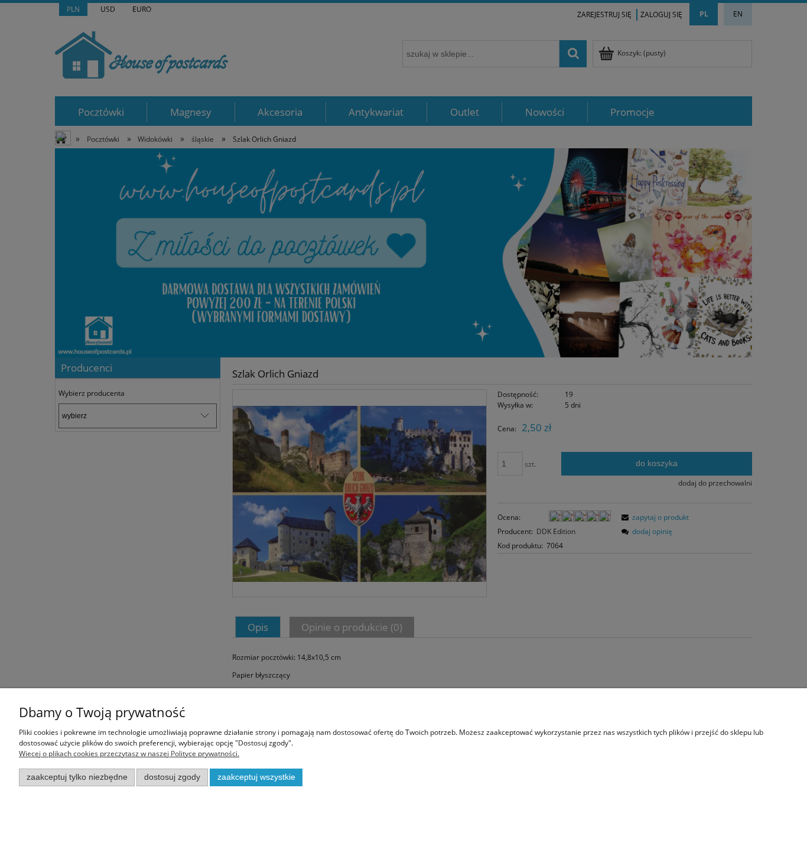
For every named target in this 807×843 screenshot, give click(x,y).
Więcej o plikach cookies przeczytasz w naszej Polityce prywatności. (129, 753)
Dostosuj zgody (172, 777)
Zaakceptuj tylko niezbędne (77, 777)
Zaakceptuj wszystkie (256, 777)
